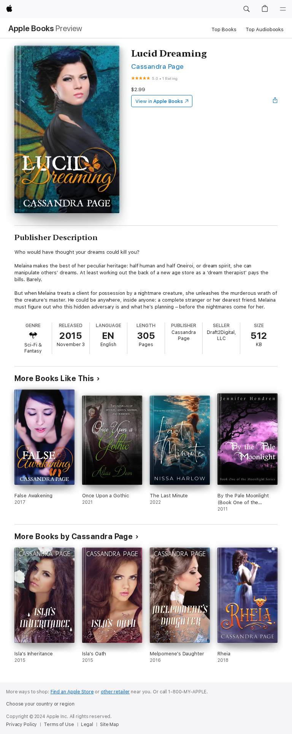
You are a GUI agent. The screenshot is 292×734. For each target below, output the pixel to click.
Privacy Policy (21, 724)
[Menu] (283, 9)
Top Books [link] (223, 29)
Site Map (109, 724)
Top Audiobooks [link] (265, 29)
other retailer (115, 691)
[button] (246, 9)
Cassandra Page (157, 66)
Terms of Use (59, 724)
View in (159, 101)
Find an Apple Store (72, 691)
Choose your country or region (40, 704)
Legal (87, 724)
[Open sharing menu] (275, 101)
